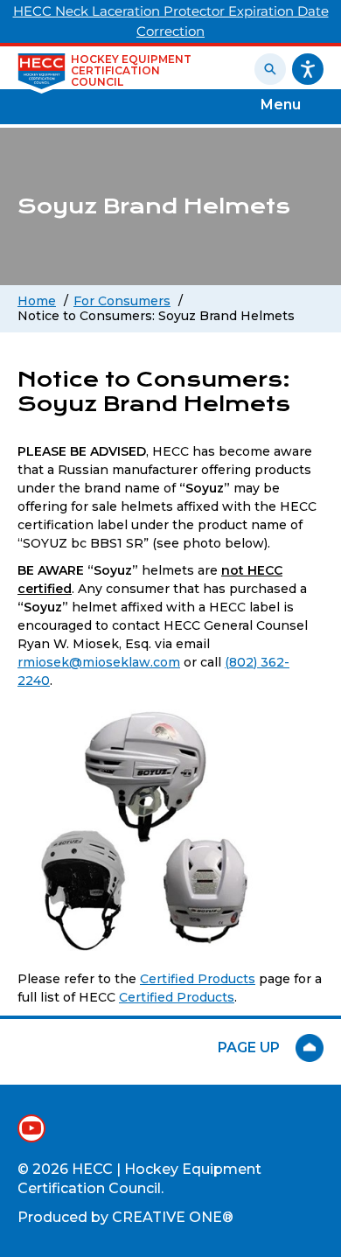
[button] (318, 66)
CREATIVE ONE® (172, 1217)
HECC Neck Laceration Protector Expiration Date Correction (171, 21)
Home (36, 301)
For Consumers (121, 301)
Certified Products (197, 979)
